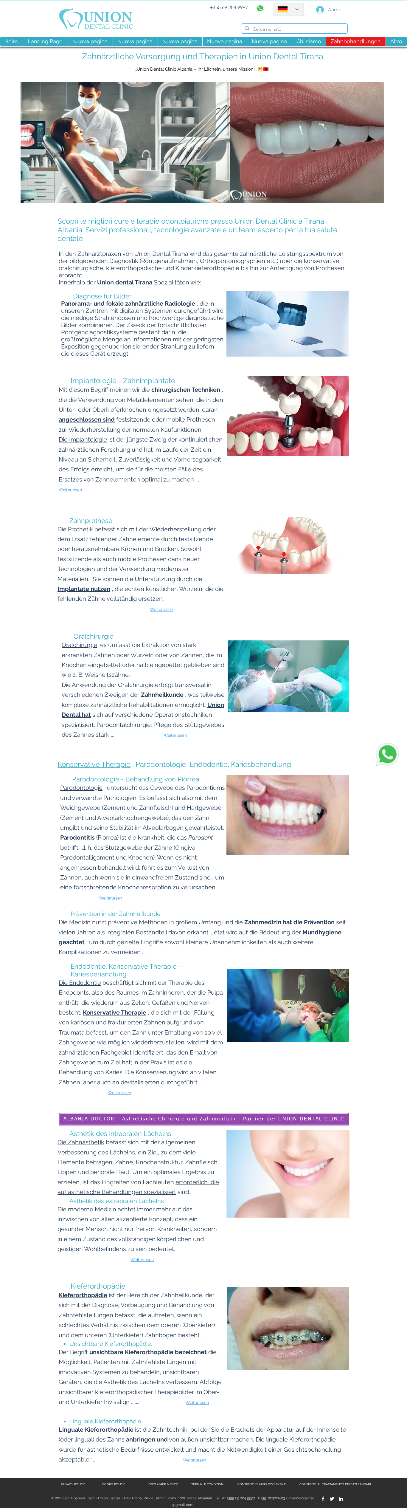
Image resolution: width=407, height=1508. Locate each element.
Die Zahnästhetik (81, 1142)
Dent (91, 1498)
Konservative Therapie (94, 764)
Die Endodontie (80, 982)
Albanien (77, 1498)
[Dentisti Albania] (323, 1499)
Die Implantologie (83, 439)
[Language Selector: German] (288, 9)
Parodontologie (81, 787)
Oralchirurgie (79, 644)
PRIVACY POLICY (73, 1484)
